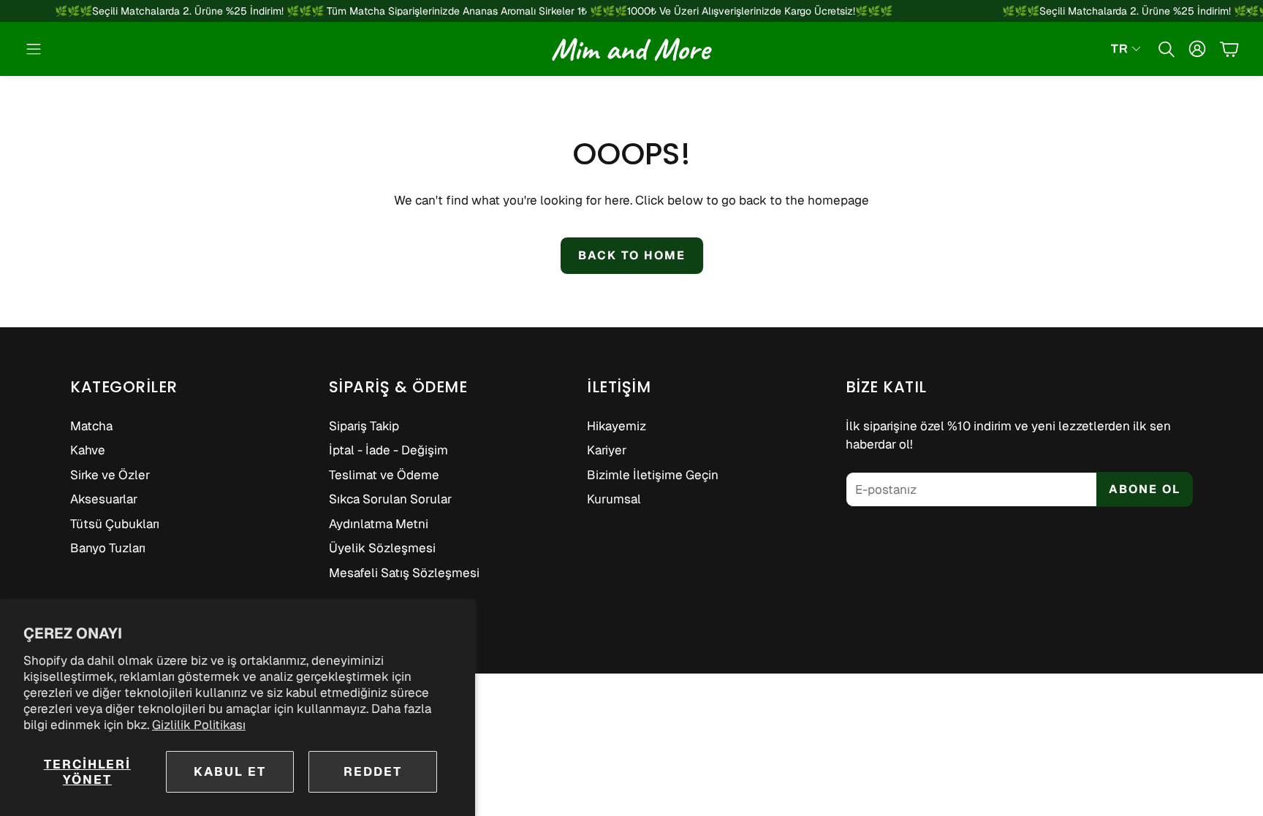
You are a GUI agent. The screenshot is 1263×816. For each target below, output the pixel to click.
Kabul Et (230, 771)
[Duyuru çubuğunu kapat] (1248, 11)
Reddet (373, 771)
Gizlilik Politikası (199, 725)
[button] (33, 49)
